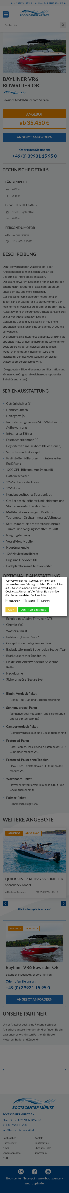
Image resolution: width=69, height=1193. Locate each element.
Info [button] (43, 595)
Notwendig (14, 600)
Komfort (45, 600)
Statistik (30, 600)
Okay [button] (11, 609)
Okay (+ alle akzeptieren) (33, 609)
